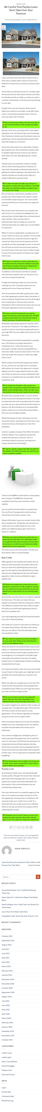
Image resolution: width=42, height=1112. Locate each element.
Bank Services (32, 19)
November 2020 (8, 984)
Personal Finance (8, 1074)
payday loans (21, 840)
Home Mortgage (8, 1066)
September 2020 (8, 992)
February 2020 (7, 1022)
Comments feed (8, 1096)
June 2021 (6, 953)
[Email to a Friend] (23, 827)
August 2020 (7, 996)
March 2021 (6, 966)
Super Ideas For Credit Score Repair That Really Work (20, 898)
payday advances (32, 838)
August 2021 (7, 945)
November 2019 (8, 1035)
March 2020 (6, 1018)
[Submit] (38, 877)
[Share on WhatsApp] (11, 827)
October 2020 (7, 988)
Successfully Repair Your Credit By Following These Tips (19, 891)
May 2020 (6, 1009)
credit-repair (6, 1057)
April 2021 (6, 962)
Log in (4, 1087)
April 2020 (6, 1014)
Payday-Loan (21, 4)
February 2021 (7, 971)
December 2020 (8, 979)
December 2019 (8, 1031)
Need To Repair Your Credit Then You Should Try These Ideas (20, 905)
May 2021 (6, 958)
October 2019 (7, 1040)
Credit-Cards (7, 1053)
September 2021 (8, 940)
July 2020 (5, 1001)
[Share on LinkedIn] (31, 827)
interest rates (22, 838)
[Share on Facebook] (15, 827)
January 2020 (7, 1027)
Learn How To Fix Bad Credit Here (15, 912)
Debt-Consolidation (9, 1061)
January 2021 (7, 975)
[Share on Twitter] (19, 827)
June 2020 (6, 1005)
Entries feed (6, 1092)
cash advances (12, 838)
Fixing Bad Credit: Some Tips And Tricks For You (20, 916)
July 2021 (5, 949)
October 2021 (7, 936)
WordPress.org (7, 1100)
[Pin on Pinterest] (27, 827)
